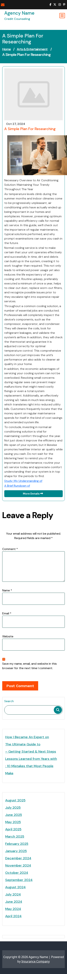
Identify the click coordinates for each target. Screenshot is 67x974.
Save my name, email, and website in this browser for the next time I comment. (29, 666)
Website (7, 636)
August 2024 (15, 887)
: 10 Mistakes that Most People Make (29, 769)
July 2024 (13, 894)
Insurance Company (35, 961)
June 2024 (13, 901)
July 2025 (13, 807)
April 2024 (13, 916)
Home (6, 49)
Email (6, 613)
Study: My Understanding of (23, 481)
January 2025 (16, 851)
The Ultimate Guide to (22, 744)
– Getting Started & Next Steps (30, 751)
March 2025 (14, 836)
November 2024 (18, 865)
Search (9, 701)
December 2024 (18, 858)
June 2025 (13, 815)
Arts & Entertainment (32, 49)
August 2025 (15, 800)
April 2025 (13, 829)
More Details (31, 493)
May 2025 (13, 822)
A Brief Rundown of (17, 486)
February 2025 (16, 844)
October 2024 (16, 872)
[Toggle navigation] (62, 15)
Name (7, 590)
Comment (10, 549)
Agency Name (19, 13)
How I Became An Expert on (27, 737)
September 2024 (19, 880)
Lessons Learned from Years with (31, 759)
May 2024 (13, 909)
